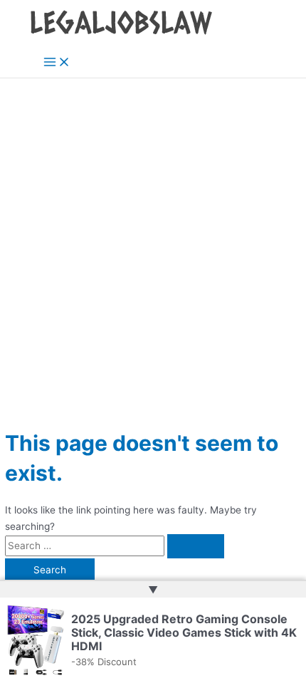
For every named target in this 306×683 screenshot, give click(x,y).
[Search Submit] (195, 546)
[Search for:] (114, 545)
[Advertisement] (153, 238)
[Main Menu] (57, 63)
